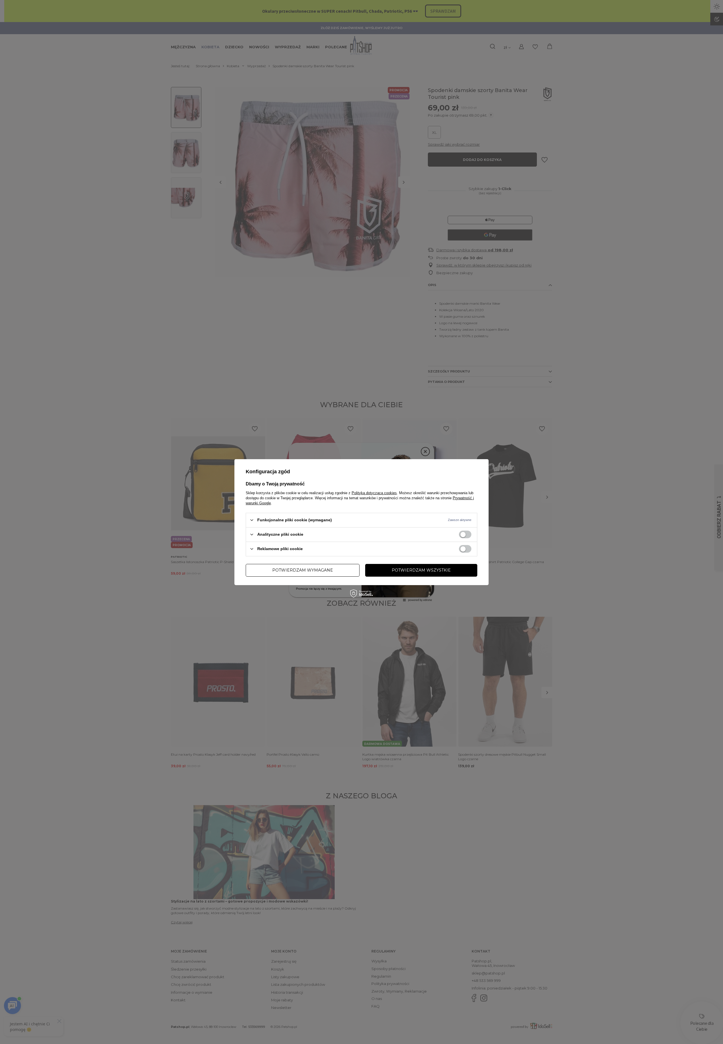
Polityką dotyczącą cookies (374, 493)
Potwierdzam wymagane (302, 570)
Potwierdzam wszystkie (421, 570)
